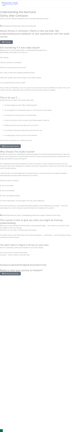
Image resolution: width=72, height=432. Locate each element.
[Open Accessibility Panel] (1, 430)
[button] (6, 42)
